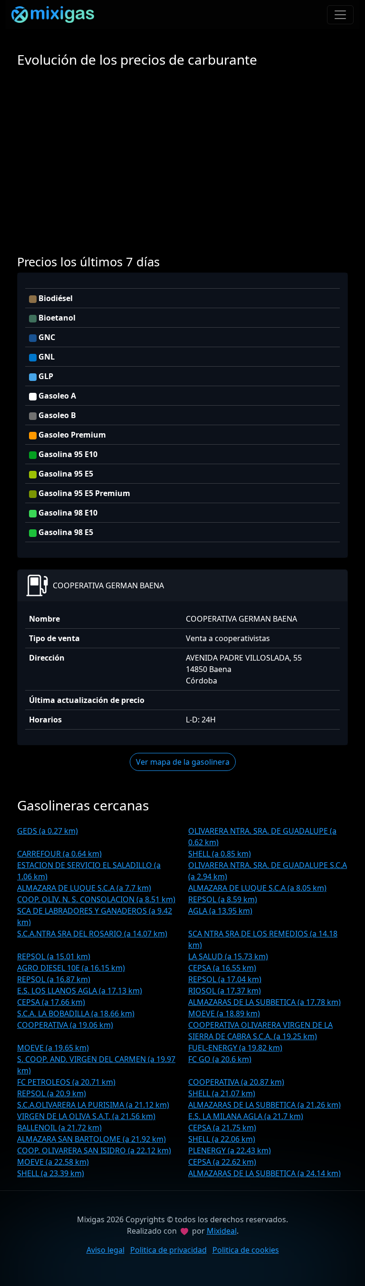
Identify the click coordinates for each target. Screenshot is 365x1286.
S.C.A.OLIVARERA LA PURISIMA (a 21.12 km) (93, 1105)
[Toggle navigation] (340, 14)
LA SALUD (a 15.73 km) (228, 956)
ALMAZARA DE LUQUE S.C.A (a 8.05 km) (257, 888)
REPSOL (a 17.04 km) (224, 979)
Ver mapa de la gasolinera (183, 762)
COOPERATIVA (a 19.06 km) (65, 1025)
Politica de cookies (245, 1250)
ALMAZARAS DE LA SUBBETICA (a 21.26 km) (264, 1105)
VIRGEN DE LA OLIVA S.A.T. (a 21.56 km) (86, 1116)
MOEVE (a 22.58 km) (53, 1162)
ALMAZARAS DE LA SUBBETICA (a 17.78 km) (264, 1002)
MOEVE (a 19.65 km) (53, 1047)
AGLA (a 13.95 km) (220, 911)
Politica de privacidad (168, 1250)
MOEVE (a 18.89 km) (224, 1013)
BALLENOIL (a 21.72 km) (59, 1127)
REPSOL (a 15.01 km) (53, 956)
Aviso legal (105, 1250)
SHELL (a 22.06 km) (221, 1139)
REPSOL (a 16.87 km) (53, 979)
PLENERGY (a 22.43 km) (229, 1150)
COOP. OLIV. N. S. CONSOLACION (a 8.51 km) (96, 899)
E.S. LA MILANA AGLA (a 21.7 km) (245, 1116)
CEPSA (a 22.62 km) (222, 1162)
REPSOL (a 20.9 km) (51, 1093)
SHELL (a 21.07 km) (221, 1093)
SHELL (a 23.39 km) (50, 1173)
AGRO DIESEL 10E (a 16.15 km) (71, 968)
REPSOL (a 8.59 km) (222, 899)
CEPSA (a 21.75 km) (222, 1127)
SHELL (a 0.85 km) (219, 853)
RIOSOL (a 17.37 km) (224, 990)
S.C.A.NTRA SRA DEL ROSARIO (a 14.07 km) (92, 933)
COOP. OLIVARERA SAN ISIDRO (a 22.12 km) (94, 1150)
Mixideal (222, 1231)
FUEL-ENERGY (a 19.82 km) (235, 1047)
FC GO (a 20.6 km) (219, 1059)
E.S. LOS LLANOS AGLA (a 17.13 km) (79, 990)
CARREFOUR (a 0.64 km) (59, 853)
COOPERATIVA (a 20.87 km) (236, 1082)
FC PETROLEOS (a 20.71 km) (66, 1082)
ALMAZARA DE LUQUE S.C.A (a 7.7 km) (84, 888)
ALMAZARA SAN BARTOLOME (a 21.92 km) (91, 1139)
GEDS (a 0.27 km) (47, 831)
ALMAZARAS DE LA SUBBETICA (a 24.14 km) (264, 1173)
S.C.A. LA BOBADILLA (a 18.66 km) (75, 1013)
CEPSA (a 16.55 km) (222, 968)
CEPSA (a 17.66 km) (51, 1002)
